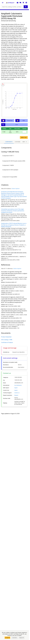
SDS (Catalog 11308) (6, 339)
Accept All (7, 637)
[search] (26, 6)
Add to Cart (24, 137)
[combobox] (12, 7)
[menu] (2, 2)
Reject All (22, 637)
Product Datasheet (6, 337)
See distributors (18, 385)
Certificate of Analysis (7, 342)
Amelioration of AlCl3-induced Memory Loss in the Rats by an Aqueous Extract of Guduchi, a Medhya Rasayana (13, 225)
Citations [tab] (17, 141)
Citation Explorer (15, 188)
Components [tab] (9, 141)
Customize (14, 637)
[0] (23, 2)
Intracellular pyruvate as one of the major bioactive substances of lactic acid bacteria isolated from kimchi (12, 210)
